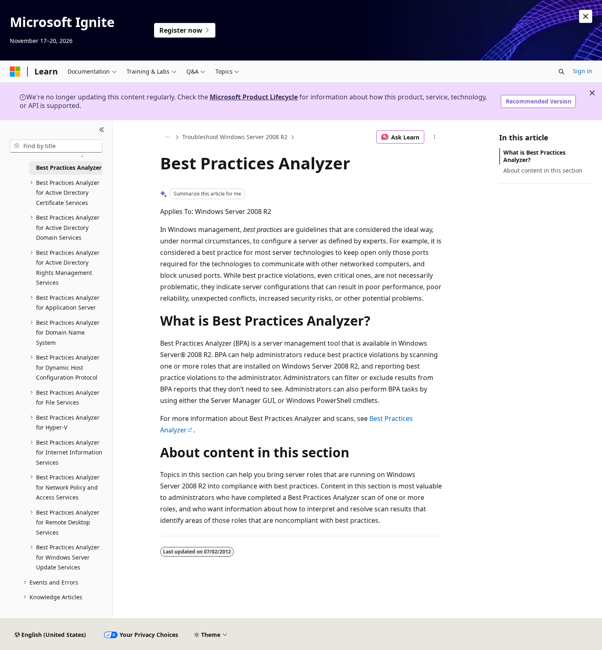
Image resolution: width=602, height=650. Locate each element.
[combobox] (56, 146)
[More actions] (435, 137)
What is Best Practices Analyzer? (534, 156)
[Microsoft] (15, 71)
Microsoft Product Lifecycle (254, 96)
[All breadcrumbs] (167, 137)
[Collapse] (102, 130)
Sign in (582, 71)
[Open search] (561, 71)
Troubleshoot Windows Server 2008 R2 (234, 137)
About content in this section (542, 170)
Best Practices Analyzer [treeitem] (69, 167)
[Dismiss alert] (585, 16)
